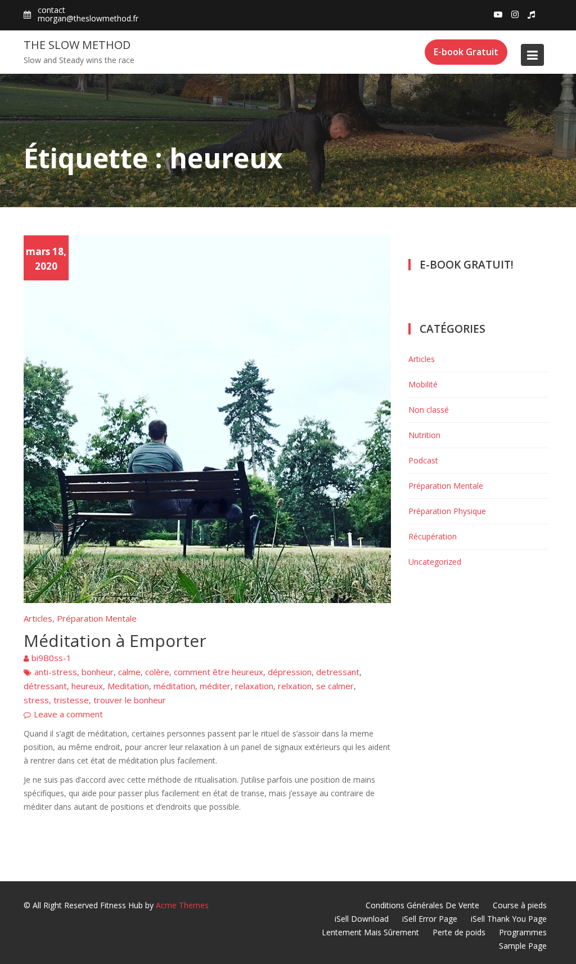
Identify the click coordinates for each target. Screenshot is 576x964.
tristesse (71, 700)
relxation (295, 685)
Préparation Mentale (97, 618)
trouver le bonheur (129, 700)
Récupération (432, 536)
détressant (45, 685)
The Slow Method (77, 44)
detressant (337, 671)
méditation (174, 685)
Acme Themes (182, 905)
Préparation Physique (447, 511)
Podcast (423, 460)
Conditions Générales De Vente (422, 905)
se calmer (335, 685)
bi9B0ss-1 (51, 657)
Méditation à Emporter (115, 640)
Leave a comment (68, 714)
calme (129, 671)
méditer (215, 685)
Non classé (428, 409)
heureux (87, 685)
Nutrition (424, 435)
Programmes (523, 932)
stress (36, 700)
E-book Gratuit (466, 52)
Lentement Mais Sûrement (370, 932)
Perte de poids (459, 932)
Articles (38, 618)
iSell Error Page (429, 918)
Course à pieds (520, 905)
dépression (290, 671)
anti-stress (55, 671)
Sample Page (523, 945)
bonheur (98, 671)
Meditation (128, 685)
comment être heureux (218, 671)
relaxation (254, 685)
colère (157, 671)
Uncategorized (434, 561)
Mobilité (423, 384)
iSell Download (362, 918)
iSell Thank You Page (509, 918)
